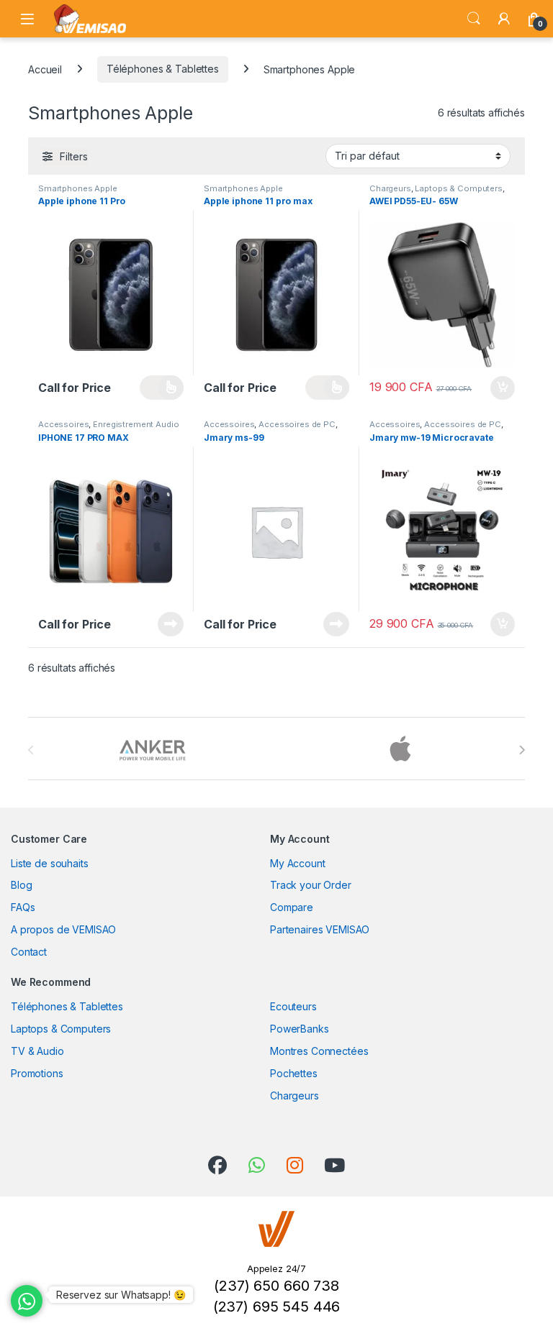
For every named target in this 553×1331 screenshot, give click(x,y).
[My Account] (504, 18)
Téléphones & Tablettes (163, 69)
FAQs (23, 907)
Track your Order (310, 885)
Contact (29, 952)
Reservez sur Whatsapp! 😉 (121, 1295)
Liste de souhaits (50, 863)
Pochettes (294, 1073)
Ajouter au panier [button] (498, 388)
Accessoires (63, 424)
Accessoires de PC (297, 424)
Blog (21, 885)
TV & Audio (37, 1051)
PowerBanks (299, 1029)
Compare (291, 907)
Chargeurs (390, 188)
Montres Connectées (319, 1051)
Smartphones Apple (77, 188)
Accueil (45, 69)
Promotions (37, 1073)
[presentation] (521, 750)
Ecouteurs (293, 1006)
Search (474, 19)
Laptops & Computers (458, 188)
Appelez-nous (162, 387)
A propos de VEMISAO (63, 929)
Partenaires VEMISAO (319, 929)
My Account (297, 863)
